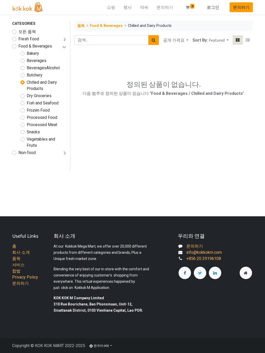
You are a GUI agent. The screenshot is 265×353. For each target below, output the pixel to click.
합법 (16, 270)
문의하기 (241, 7)
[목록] (247, 40)
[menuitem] (111, 7)
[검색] (153, 40)
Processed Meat (42, 124)
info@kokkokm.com (204, 252)
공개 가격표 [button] (174, 40)
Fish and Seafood (42, 103)
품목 (81, 26)
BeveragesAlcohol (43, 67)
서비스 (18, 264)
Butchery (34, 75)
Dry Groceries (39, 95)
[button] (219, 40)
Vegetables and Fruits (41, 142)
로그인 (213, 7)
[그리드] (238, 40)
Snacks (33, 131)
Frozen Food (38, 110)
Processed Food (42, 117)
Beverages (36, 60)
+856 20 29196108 (203, 258)
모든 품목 (27, 31)
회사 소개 (21, 252)
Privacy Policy (25, 277)
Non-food (27, 152)
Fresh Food (28, 38)
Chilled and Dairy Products (42, 85)
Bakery (33, 53)
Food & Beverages (35, 46)
